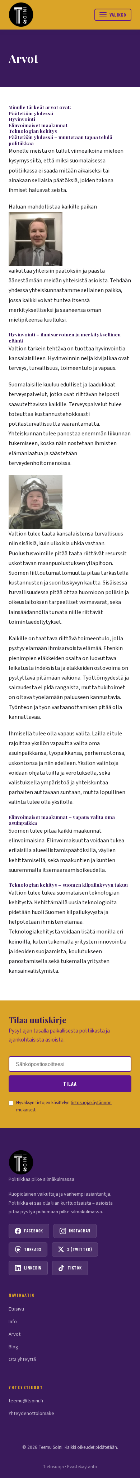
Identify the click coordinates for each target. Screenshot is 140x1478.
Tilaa (69, 1084)
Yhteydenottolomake (31, 1413)
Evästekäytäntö (82, 1467)
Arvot (14, 1334)
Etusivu (16, 1309)
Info (13, 1321)
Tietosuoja (53, 1467)
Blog (13, 1347)
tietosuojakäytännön (91, 1102)
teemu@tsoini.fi (26, 1401)
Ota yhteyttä (22, 1359)
